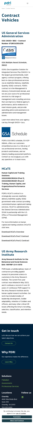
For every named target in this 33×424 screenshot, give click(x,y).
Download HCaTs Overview (13, 232)
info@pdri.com (19, 157)
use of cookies (21, 413)
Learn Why (8, 362)
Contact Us (9, 343)
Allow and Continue (17, 421)
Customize (17, 417)
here (23, 122)
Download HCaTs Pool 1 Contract (15, 236)
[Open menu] (27, 3)
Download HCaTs (15, 241)
